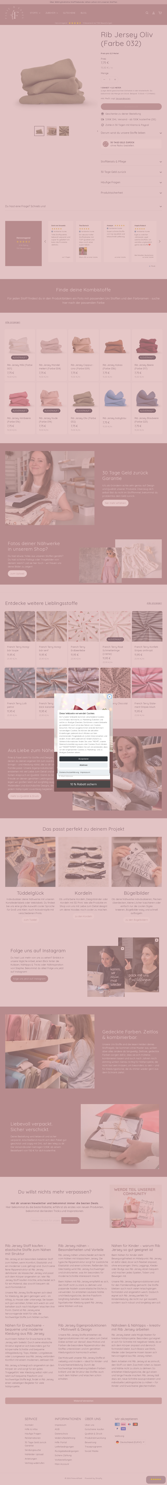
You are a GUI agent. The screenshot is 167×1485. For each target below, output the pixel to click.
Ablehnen (84, 765)
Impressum (85, 772)
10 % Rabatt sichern (83, 784)
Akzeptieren (83, 759)
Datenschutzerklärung (69, 772)
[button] (156, 1480)
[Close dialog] (109, 696)
